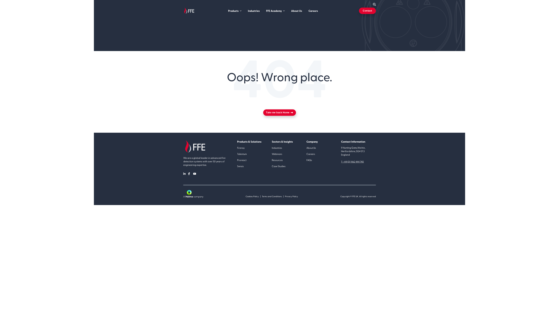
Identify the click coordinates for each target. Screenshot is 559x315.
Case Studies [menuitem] (278, 166)
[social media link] (184, 173)
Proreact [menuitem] (241, 160)
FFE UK (355, 196)
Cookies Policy (252, 196)
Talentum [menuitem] (242, 153)
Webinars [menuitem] (277, 153)
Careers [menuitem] (310, 153)
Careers (313, 11)
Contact (367, 10)
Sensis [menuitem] (240, 166)
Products (233, 11)
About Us (296, 11)
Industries (254, 11)
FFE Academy (274, 11)
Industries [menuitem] (277, 147)
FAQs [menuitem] (309, 160)
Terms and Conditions (272, 196)
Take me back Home (278, 112)
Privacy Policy (291, 196)
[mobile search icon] (374, 4)
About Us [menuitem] (311, 147)
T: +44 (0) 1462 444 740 (352, 161)
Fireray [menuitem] (241, 147)
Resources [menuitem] (277, 160)
